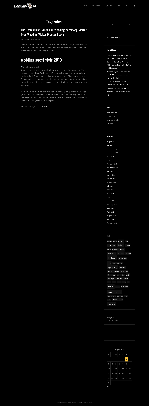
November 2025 (112, 153)
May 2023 (110, 193)
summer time (112, 296)
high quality (112, 267)
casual (126, 241)
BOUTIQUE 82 (69, 402)
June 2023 (110, 190)
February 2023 (112, 205)
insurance (122, 267)
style (110, 286)
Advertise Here (112, 113)
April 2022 (110, 212)
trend (115, 299)
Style (127, 6)
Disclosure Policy (113, 120)
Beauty (85, 6)
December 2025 (112, 149)
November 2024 (112, 168)
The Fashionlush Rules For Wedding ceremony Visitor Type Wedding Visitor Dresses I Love (54, 32)
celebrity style (112, 245)
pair (127, 275)
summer (124, 287)
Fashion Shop (96, 6)
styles (117, 287)
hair (114, 263)
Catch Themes (88, 402)
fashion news (123, 258)
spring (124, 282)
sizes (118, 282)
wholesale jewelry (113, 37)
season (126, 278)
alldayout (110, 318)
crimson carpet (118, 249)
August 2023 (111, 182)
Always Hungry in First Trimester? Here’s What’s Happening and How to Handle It (119, 75)
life (127, 271)
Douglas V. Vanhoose (34, 39)
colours (109, 249)
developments (112, 253)
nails (118, 275)
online (122, 275)
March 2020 (111, 219)
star (128, 282)
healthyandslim (112, 320)
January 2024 (111, 179)
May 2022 (110, 208)
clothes (120, 245)
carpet (120, 241)
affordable (109, 241)
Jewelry (109, 6)
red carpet (119, 278)
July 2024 (110, 171)
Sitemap (110, 124)
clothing (127, 245)
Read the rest (44, 106)
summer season (114, 292)
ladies (122, 271)
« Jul (108, 386)
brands (115, 241)
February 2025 (112, 164)
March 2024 (111, 175)
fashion (112, 258)
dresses (121, 253)
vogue (121, 300)
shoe (109, 282)
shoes (114, 282)
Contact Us (111, 116)
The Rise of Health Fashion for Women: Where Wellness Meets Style (118, 91)
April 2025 (110, 160)
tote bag (109, 299)
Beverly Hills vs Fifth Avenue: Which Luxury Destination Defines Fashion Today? (119, 65)
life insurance (111, 275)
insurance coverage (113, 271)
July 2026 (110, 145)
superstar (120, 296)
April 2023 (110, 197)
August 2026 (111, 142)
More (118, 6)
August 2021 (111, 216)
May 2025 (110, 156)
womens (111, 304)
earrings (128, 253)
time (126, 296)
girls (109, 263)
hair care (119, 263)
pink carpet (111, 278)
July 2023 (110, 186)
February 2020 (112, 223)
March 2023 (111, 201)
